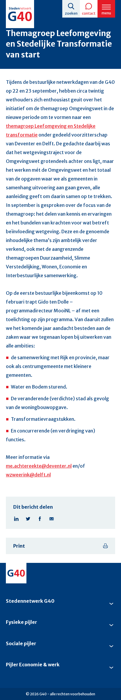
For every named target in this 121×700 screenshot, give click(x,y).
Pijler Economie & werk (33, 664)
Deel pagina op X (28, 519)
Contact (88, 13)
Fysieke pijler (21, 622)
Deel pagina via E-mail (51, 519)
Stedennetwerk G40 (30, 601)
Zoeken (71, 13)
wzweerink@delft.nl (28, 475)
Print (19, 546)
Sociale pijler (21, 643)
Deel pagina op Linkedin (16, 519)
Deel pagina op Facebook (40, 519)
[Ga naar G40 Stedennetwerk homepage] (20, 14)
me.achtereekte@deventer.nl (39, 466)
